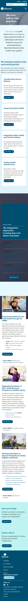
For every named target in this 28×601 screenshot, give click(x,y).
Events (6, 570)
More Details (6, 354)
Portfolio (6, 561)
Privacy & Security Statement (12, 592)
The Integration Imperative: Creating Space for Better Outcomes (12, 231)
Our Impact (7, 564)
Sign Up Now (8, 577)
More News (13, 277)
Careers (19, 1)
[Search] (25, 4)
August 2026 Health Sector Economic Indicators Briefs (12, 245)
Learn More (8, 97)
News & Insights (8, 567)
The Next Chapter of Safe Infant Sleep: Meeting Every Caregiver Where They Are (13, 268)
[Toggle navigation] (25, 9)
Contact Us (6, 521)
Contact (25, 1)
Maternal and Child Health (16, 362)
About (5, 573)
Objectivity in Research (10, 589)
